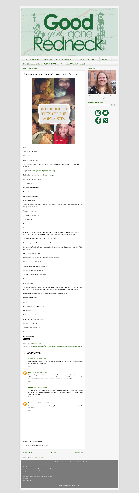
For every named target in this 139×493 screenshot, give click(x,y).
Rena (29, 372)
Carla (30, 359)
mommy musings (57, 346)
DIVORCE (80, 59)
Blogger (79, 485)
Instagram (66, 462)
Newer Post (27, 452)
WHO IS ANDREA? (32, 59)
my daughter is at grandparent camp (43, 170)
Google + (85, 462)
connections (39, 346)
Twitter (59, 462)
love (50, 346)
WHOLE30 (92, 59)
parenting (74, 346)
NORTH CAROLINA (31, 64)
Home (53, 452)
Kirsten (30, 387)
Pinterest (72, 462)
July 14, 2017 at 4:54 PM (40, 387)
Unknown (31, 403)
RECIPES (105, 59)
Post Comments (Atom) (37, 457)
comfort (33, 346)
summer (80, 346)
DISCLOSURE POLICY (75, 64)
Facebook (53, 462)
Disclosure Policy (28, 480)
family (46, 346)
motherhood (66, 346)
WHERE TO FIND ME (53, 64)
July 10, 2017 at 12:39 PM (39, 372)
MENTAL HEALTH (64, 59)
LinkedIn (79, 462)
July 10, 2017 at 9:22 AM (39, 358)
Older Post (79, 452)
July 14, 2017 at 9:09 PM (42, 403)
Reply (30, 366)
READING (48, 59)
